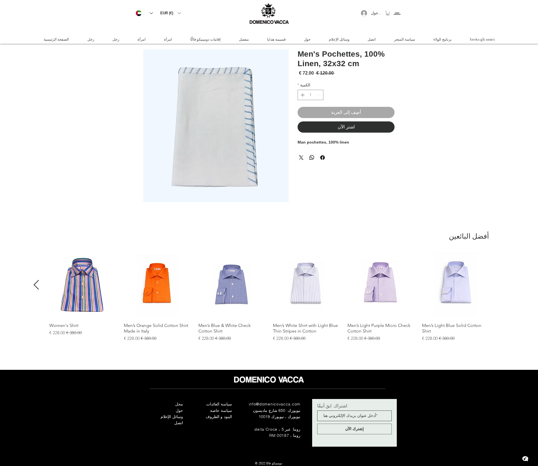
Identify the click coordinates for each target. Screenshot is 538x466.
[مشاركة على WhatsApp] (312, 157)
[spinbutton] (310, 95)
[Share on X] (301, 157)
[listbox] (170, 13)
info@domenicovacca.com (274, 404)
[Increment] (301, 95)
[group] (269, 296)
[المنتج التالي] (36, 284)
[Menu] (397, 8)
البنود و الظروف (219, 416)
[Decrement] (319, 95)
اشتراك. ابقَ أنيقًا (332, 405)
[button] (170, 13)
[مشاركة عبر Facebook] (322, 157)
